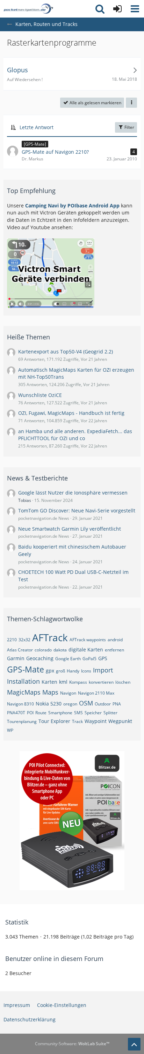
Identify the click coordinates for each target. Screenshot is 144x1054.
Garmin (15, 658)
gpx (50, 670)
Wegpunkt (120, 721)
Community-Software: (72, 1044)
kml (63, 681)
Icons (86, 671)
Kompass (78, 682)
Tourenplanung (22, 721)
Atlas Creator (20, 650)
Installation (23, 681)
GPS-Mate (25, 669)
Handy (73, 671)
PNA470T (16, 713)
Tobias (24, 500)
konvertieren (101, 682)
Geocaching (39, 658)
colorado (43, 650)
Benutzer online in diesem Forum (54, 958)
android (115, 640)
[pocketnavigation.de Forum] (28, 9)
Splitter (110, 713)
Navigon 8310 (20, 704)
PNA (117, 704)
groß (60, 671)
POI (30, 713)
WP (10, 730)
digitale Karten (86, 649)
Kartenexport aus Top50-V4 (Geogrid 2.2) (65, 351)
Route (40, 713)
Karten (49, 681)
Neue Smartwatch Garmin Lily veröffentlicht (69, 528)
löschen (122, 682)
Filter (128, 127)
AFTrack (50, 637)
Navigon (68, 693)
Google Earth (68, 659)
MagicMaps (24, 692)
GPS (102, 658)
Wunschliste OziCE (40, 395)
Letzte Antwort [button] (36, 127)
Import (103, 670)
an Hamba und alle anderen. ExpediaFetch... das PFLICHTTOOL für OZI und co (75, 435)
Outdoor (103, 704)
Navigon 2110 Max (96, 693)
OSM (86, 703)
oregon (70, 704)
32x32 (24, 640)
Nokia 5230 (49, 703)
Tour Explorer (54, 721)
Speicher (93, 713)
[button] (135, 9)
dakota (60, 650)
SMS (78, 713)
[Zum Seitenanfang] (134, 1044)
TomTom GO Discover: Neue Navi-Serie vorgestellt (76, 510)
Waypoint (96, 721)
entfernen (114, 650)
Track (77, 721)
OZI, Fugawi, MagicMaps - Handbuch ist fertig (71, 413)
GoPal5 (89, 659)
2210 (12, 640)
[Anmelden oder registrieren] (117, 9)
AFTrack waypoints (88, 640)
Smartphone (60, 713)
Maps (50, 692)
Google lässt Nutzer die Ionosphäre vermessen (73, 492)
